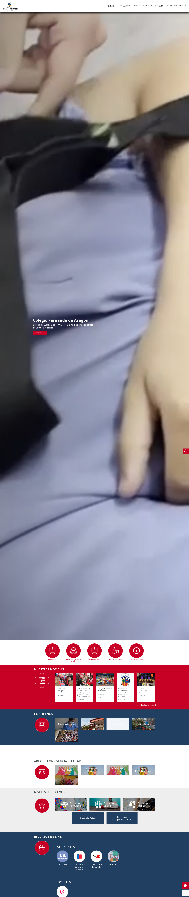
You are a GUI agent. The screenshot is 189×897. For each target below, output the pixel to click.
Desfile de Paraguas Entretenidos (62, 691)
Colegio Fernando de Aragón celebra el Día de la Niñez (105, 692)
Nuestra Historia (118, 724)
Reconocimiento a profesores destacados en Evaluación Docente (124, 693)
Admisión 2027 (39, 333)
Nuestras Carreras (66, 724)
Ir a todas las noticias (144, 705)
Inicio (181, 5)
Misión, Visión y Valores (125, 6)
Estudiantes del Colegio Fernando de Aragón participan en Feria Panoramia (84, 693)
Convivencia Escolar (159, 6)
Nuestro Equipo (172, 5)
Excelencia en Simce (67, 736)
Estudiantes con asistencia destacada (145, 691)
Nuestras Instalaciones (92, 724)
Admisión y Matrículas (111, 6)
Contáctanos (147, 5)
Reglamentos (136, 5)
